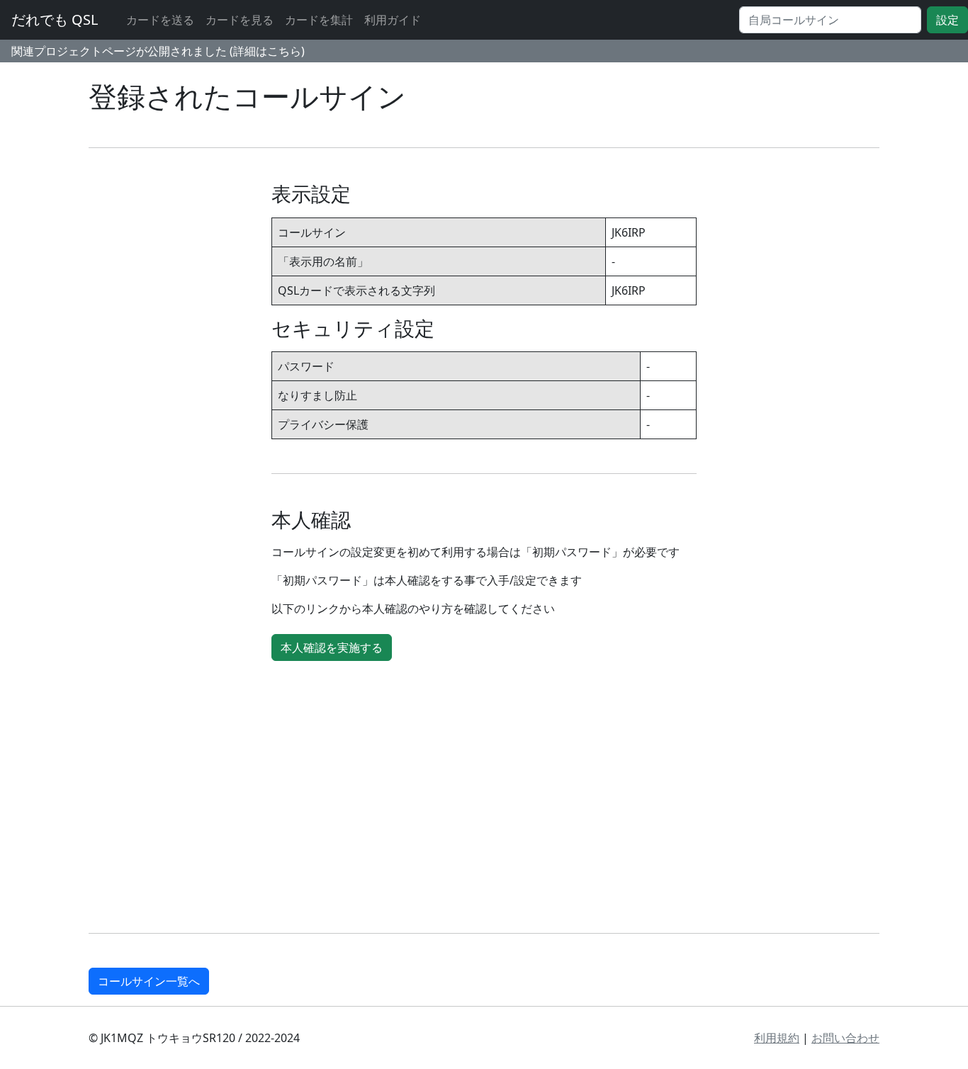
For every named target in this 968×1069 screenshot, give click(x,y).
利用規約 (776, 1038)
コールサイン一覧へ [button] (149, 981)
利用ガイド (392, 20)
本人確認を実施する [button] (332, 647)
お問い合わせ (845, 1038)
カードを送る (160, 20)
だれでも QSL (54, 19)
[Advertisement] (514, 800)
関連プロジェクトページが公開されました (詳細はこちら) (158, 51)
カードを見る (240, 20)
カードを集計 (319, 20)
